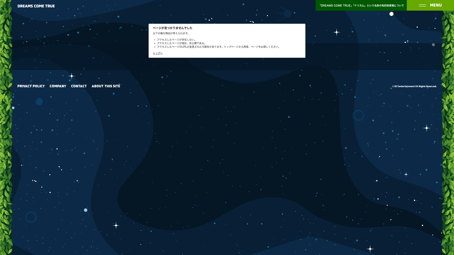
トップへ (158, 53)
